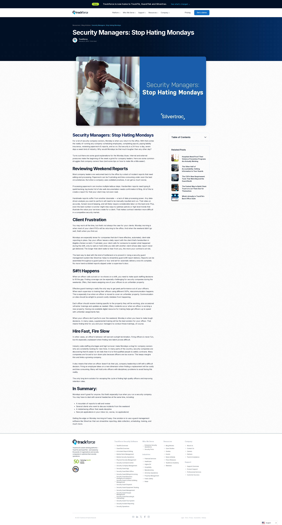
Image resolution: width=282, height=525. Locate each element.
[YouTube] (133, 517)
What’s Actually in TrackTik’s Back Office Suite (193, 197)
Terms (186, 517)
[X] (141, 517)
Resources (76, 25)
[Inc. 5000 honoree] (82, 461)
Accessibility (197, 517)
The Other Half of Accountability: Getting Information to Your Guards (192, 169)
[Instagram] (149, 517)
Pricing (187, 12)
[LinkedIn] (137, 517)
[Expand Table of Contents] (205, 137)
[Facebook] (145, 517)
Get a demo (202, 12)
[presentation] (175, 157)
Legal (182, 517)
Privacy (191, 517)
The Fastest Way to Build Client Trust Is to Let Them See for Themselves (194, 188)
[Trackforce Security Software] (84, 442)
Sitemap (204, 517)
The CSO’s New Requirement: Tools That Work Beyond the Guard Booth (193, 179)
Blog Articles (86, 25)
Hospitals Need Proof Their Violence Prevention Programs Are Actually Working (194, 159)
